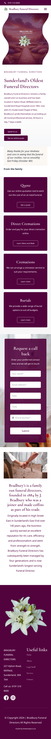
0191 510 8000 (14, 3)
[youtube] (46, 3)
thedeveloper (27, 729)
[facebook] (38, 3)
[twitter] (42, 3)
